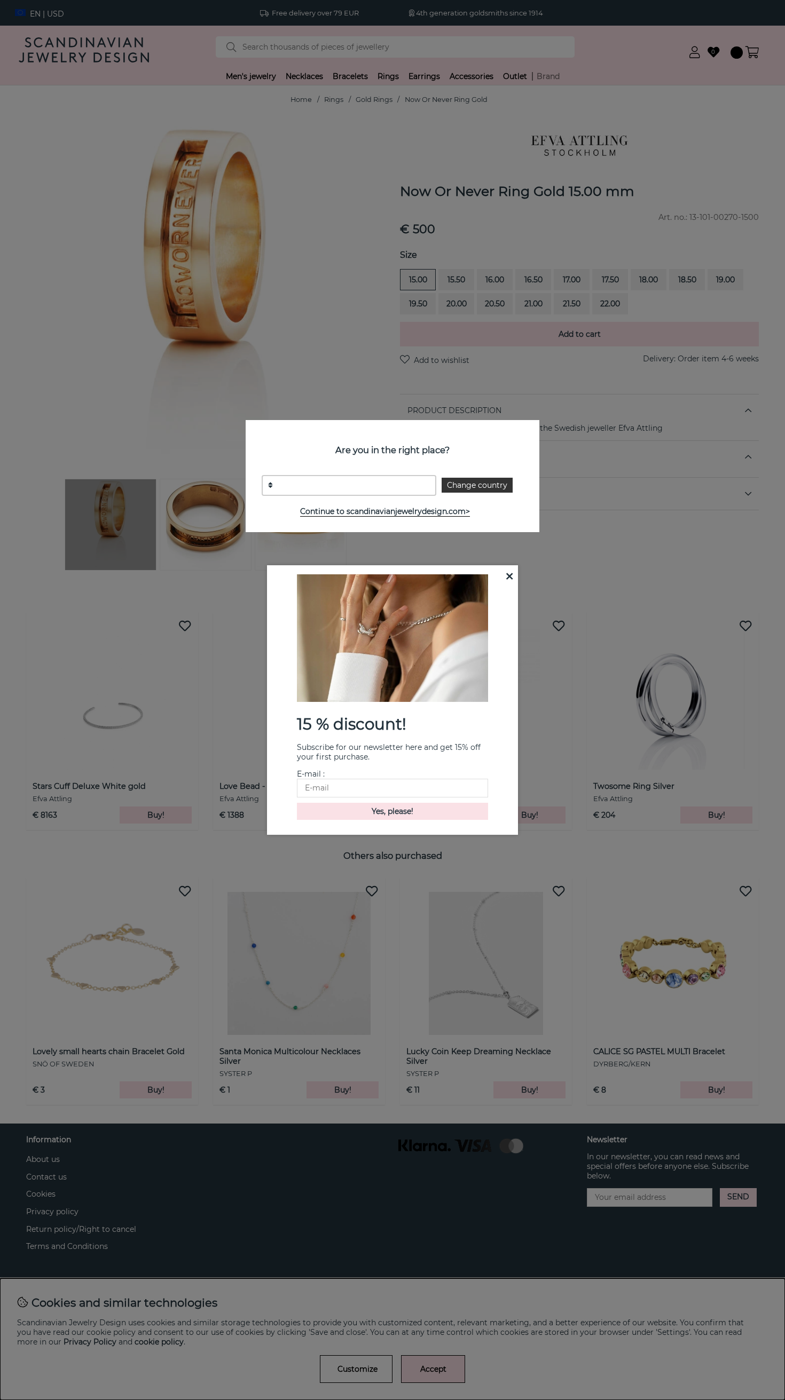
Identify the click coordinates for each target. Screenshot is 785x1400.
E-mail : (311, 774)
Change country (477, 485)
